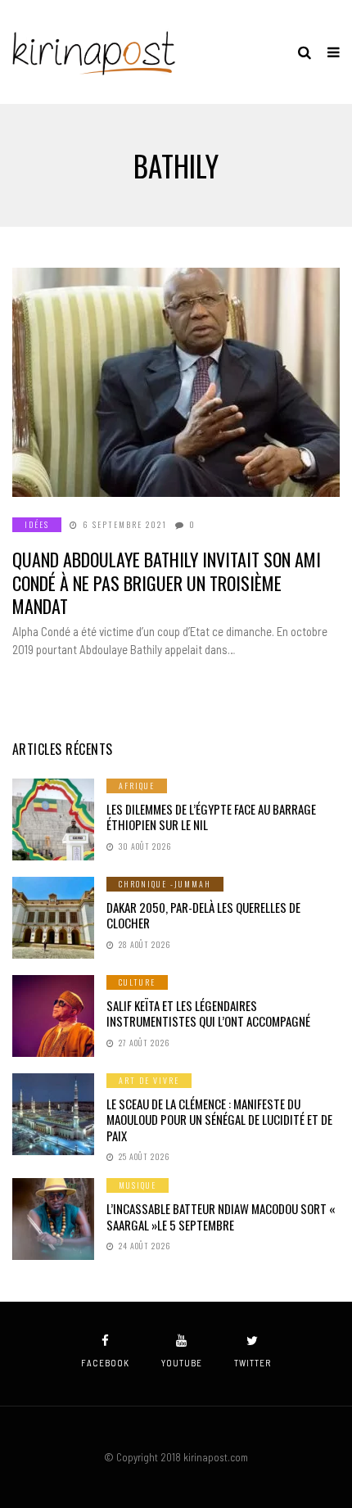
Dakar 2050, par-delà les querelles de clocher (203, 915)
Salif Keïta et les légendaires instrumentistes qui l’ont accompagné (208, 1013)
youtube (181, 1362)
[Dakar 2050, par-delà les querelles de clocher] (53, 918)
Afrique (137, 785)
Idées (37, 524)
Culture (137, 982)
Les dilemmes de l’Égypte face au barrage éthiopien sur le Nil (211, 817)
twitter (252, 1362)
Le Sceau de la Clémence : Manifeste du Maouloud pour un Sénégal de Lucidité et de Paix (219, 1120)
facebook (105, 1362)
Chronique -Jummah (165, 884)
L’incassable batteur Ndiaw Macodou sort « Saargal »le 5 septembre (221, 1216)
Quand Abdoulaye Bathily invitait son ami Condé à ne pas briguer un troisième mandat (166, 582)
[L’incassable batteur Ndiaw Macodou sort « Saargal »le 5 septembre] (53, 1219)
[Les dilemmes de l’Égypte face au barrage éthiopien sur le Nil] (53, 819)
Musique (137, 1185)
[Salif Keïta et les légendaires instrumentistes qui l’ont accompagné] (53, 1016)
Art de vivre (149, 1080)
